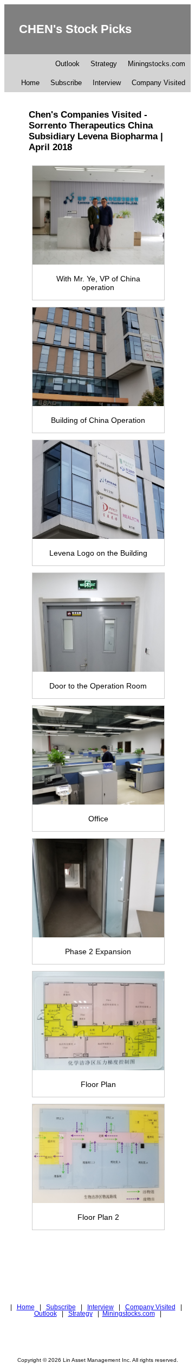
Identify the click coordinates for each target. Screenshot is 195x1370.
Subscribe (66, 83)
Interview (107, 83)
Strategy (103, 64)
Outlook (67, 64)
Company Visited (158, 83)
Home (30, 83)
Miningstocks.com (156, 64)
